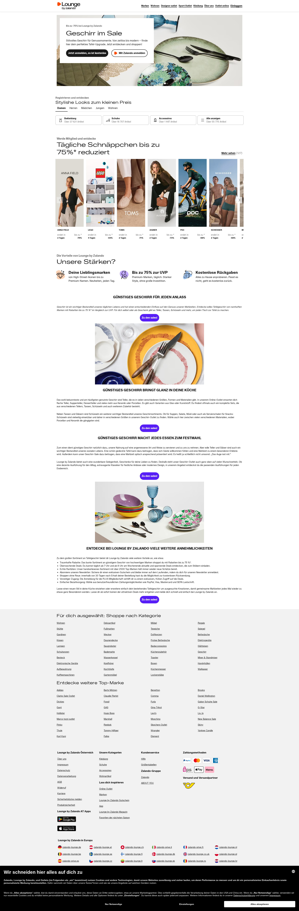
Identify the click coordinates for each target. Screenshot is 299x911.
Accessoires (105, 770)
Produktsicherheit (66, 805)
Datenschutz (63, 770)
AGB (59, 782)
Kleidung (103, 759)
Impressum (62, 764)
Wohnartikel (105, 776)
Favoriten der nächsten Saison (114, 817)
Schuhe (103, 764)
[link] (236, 6)
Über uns (61, 759)
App (101, 806)
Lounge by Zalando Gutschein (114, 800)
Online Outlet (105, 789)
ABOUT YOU (147, 783)
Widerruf (61, 787)
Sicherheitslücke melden (69, 799)
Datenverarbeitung (66, 776)
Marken (103, 794)
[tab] (61, 108)
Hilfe (143, 759)
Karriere (61, 793)
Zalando (145, 777)
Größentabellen (149, 764)
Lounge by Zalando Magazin (113, 812)
